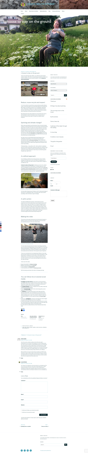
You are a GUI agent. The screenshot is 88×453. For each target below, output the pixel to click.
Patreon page (43, 296)
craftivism (29, 327)
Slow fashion (33, 132)
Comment (23, 380)
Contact (22, 13)
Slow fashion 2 (40, 132)
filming (34, 327)
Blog (49, 11)
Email (22, 399)
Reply (22, 358)
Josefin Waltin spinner (41, 4)
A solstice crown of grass (56, 137)
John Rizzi (34, 265)
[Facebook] (1, 224)
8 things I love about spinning (57, 106)
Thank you (53, 101)
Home (22, 11)
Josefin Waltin (32, 71)
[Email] (1, 229)
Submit (52, 200)
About (26, 11)
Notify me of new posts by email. (28, 412)
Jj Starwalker (23, 338)
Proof (51, 146)
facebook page (27, 288)
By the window (54, 116)
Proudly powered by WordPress (45, 450)
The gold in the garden (56, 141)
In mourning (53, 132)
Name (22, 394)
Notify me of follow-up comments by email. (30, 410)
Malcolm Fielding (33, 264)
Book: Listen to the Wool (33, 11)
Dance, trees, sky (54, 121)
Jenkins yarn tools (37, 267)
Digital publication (43, 11)
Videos (63, 11)
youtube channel (25, 286)
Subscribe (54, 161)
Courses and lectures (56, 11)
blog (24, 281)
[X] (1, 225)
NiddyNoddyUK (32, 266)
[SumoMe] (1, 231)
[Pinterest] (1, 227)
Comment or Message (55, 190)
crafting (24, 327)
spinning (45, 327)
